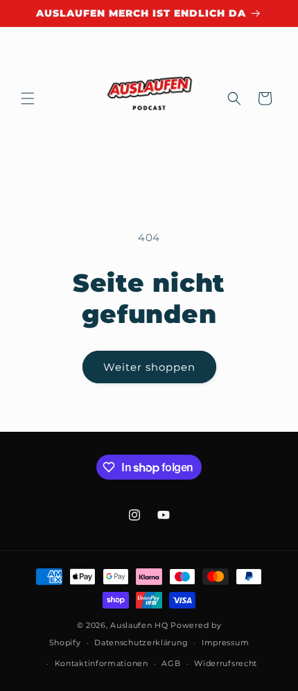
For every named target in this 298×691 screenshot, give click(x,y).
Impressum (225, 642)
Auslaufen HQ (139, 625)
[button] (27, 98)
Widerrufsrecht (225, 663)
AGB (170, 663)
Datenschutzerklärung (141, 642)
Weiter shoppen (149, 367)
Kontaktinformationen (101, 663)
